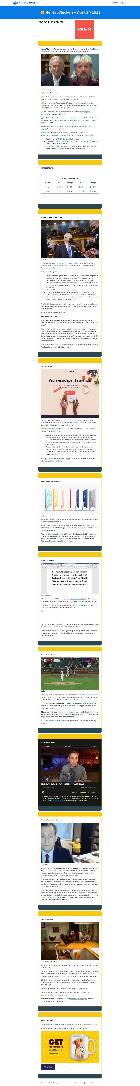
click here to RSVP (57, 801)
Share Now (48, 1067)
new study (46, 868)
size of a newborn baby (66, 712)
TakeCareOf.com (56, 461)
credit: (43, 89)
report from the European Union (57, 146)
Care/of (70, 422)
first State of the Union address (68, 263)
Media (72, 1083)
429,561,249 (88, 135)
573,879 (71, 135)
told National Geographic (78, 999)
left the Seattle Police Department (80, 703)
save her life (75, 99)
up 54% (59, 525)
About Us (65, 1083)
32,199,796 (54, 135)
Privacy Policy (79, 1083)
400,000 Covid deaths (64, 139)
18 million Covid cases (62, 141)
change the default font (78, 599)
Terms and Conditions (92, 1083)
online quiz (56, 431)
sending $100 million (90, 141)
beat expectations (54, 534)
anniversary (55, 720)
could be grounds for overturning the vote (66, 120)
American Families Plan (60, 265)
